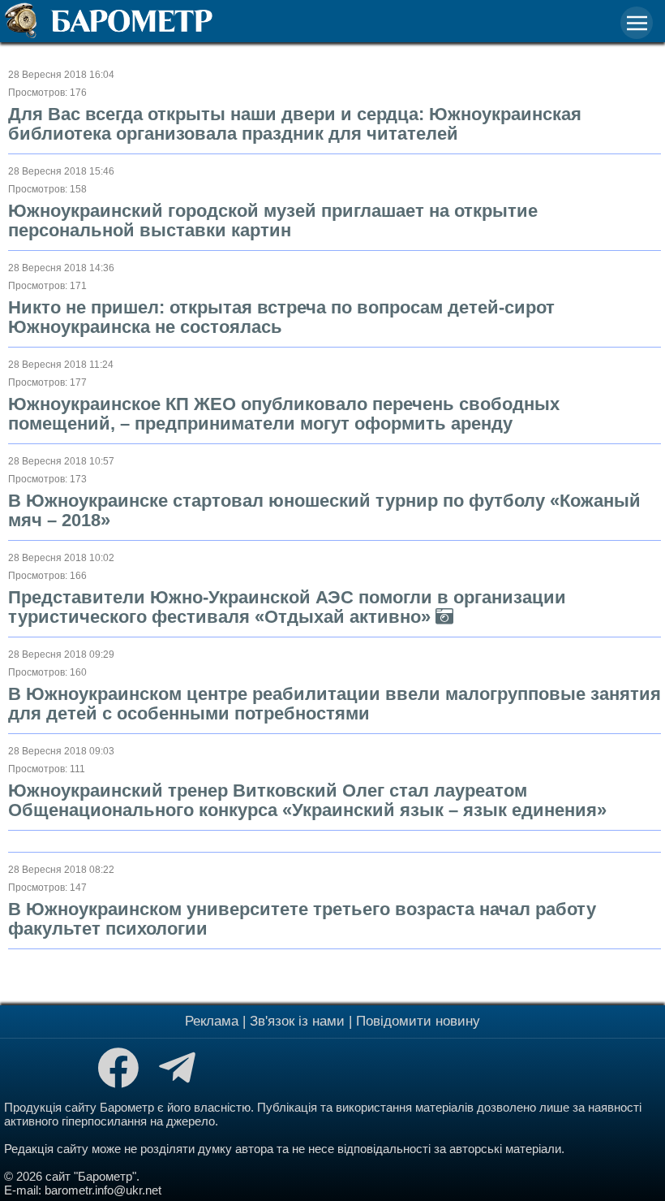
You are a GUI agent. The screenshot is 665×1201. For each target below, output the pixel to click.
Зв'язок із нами (297, 1021)
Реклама (211, 1021)
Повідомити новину (418, 1021)
